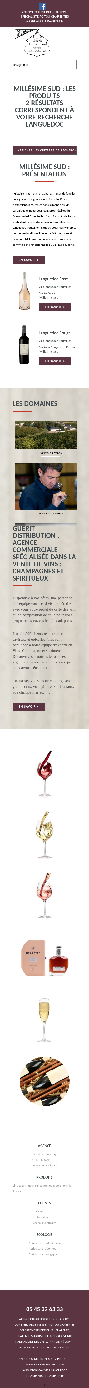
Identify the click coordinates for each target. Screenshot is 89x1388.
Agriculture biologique (43, 1294)
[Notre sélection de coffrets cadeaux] (45, 1099)
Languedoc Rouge (55, 333)
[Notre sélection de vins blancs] (45, 853)
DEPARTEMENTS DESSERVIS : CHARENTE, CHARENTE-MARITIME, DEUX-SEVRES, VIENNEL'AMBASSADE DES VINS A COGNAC (45, 1370)
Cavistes (38, 1251)
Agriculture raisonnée (42, 1288)
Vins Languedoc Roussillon (55, 287)
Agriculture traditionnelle (45, 1282)
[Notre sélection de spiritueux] (45, 976)
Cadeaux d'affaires (44, 1262)
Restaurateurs (41, 1257)
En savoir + (29, 260)
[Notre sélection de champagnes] (45, 1037)
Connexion (34, 21)
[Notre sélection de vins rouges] (45, 792)
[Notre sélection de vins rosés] (45, 915)
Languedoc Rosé (53, 279)
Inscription (54, 21)
